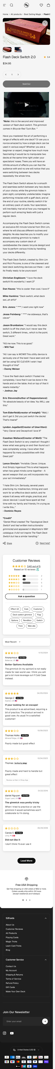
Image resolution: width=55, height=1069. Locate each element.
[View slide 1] (23, 900)
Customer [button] (37, 609)
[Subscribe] (45, 1021)
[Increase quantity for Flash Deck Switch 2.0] (18, 74)
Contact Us (11, 966)
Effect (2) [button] (15, 609)
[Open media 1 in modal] (45, 23)
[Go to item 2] (18, 49)
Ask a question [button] (26, 596)
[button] (14, 576)
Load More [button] (26, 860)
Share (9, 543)
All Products (11, 933)
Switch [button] (40, 620)
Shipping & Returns (14, 975)
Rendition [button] (27, 620)
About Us (10, 925)
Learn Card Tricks (13, 946)
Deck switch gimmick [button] (22, 614)
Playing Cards (12, 937)
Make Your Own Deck (15, 991)
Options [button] (14, 620)
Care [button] (26, 609)
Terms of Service (13, 979)
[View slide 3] (30, 900)
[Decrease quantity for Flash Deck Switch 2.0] (6, 74)
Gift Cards (10, 987)
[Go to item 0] (7, 49)
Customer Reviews (14, 929)
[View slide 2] (26, 900)
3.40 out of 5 (33, 566)
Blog (8, 950)
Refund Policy (12, 983)
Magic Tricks (11, 941)
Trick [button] (20, 626)
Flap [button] (39, 614)
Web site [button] (31, 626)
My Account (11, 970)
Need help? (45, 543)
